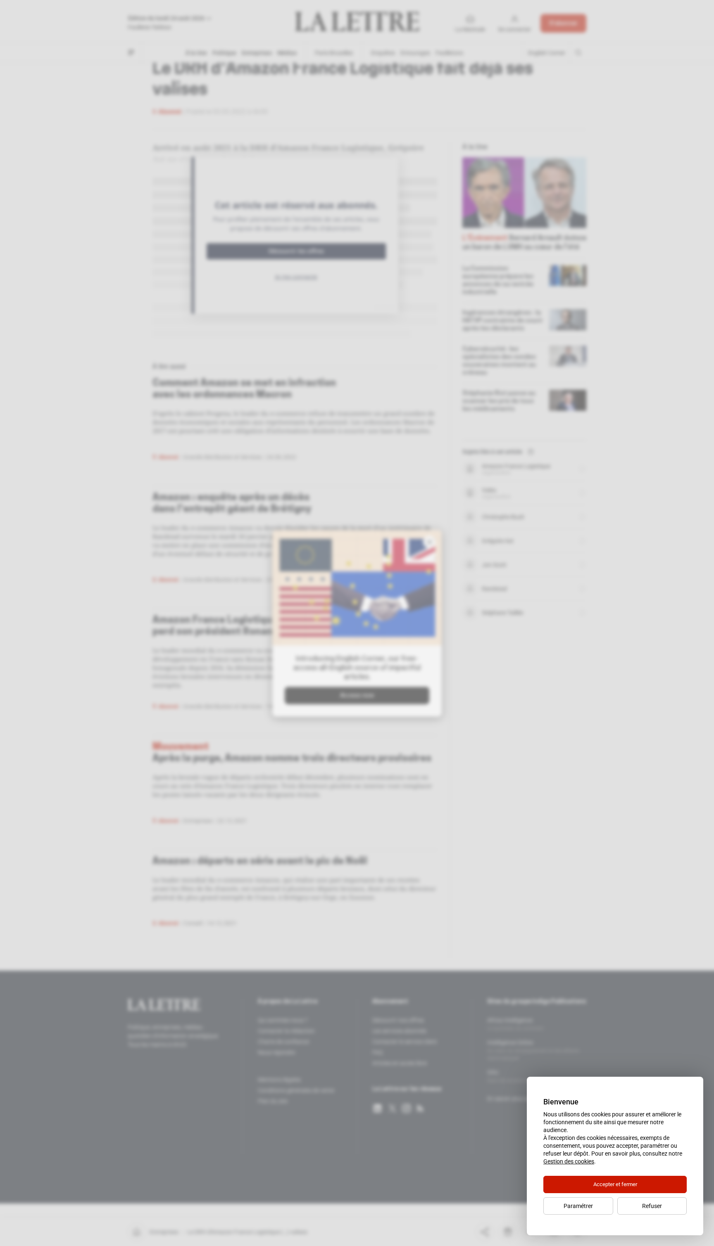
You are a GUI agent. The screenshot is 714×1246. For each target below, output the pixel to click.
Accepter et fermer (615, 1184)
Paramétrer (578, 1206)
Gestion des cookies (568, 1161)
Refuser (652, 1206)
